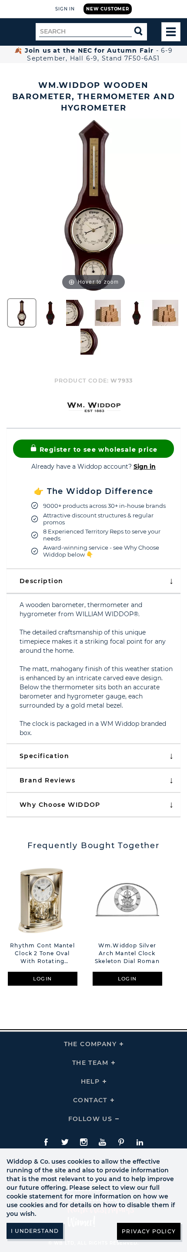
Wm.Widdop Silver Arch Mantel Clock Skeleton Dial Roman (127, 953)
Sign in (145, 466)
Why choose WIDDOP (60, 805)
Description (41, 581)
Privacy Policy (149, 1231)
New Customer (107, 9)
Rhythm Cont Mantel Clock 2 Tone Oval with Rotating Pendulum (42, 953)
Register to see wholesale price (97, 449)
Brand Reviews (47, 780)
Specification (44, 756)
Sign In (65, 9)
